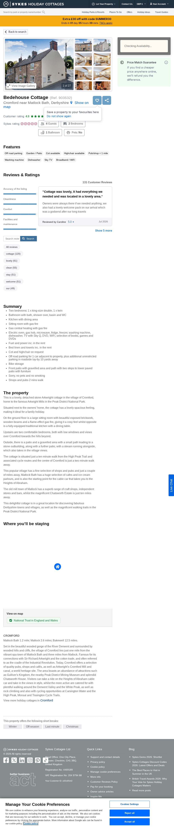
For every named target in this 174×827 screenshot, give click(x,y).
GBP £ (140, 4)
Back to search (17, 31)
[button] (10, 64)
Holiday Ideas (143, 12)
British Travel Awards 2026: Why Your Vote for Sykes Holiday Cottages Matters (149, 782)
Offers (129, 12)
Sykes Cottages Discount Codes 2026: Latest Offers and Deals (149, 764)
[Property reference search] (43, 12)
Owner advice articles (102, 791)
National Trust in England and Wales (36, 620)
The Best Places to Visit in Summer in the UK (146, 772)
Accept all (129, 822)
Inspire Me (96, 796)
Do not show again (59, 116)
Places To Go (115, 12)
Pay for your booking (101, 786)
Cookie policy (97, 766)
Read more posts (141, 790)
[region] (87, 812)
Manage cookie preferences (105, 771)
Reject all (130, 813)
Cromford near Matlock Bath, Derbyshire (46, 105)
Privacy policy (97, 762)
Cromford (46, 700)
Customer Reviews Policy (104, 781)
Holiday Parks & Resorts (93, 12)
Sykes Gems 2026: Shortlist (147, 757)
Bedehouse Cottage (25, 97)
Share (106, 100)
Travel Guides (161, 12)
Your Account (159, 4)
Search (30, 238)
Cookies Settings (129, 804)
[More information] (166, 62)
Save (97, 100)
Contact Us (127, 4)
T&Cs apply (105, 23)
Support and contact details (105, 757)
